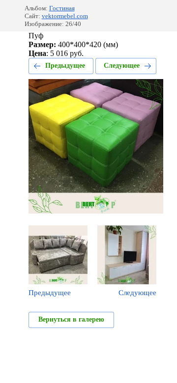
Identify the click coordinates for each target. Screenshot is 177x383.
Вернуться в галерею (71, 319)
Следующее (122, 65)
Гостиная (62, 8)
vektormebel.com (65, 16)
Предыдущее (65, 65)
